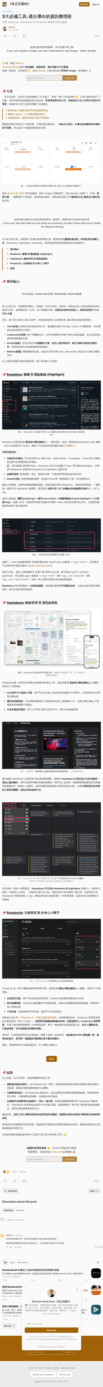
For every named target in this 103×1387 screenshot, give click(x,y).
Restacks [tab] (20, 1210)
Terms (56, 1368)
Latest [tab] (12, 1262)
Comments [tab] (8, 1210)
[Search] (98, 1262)
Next (92, 1191)
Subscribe (84, 4)
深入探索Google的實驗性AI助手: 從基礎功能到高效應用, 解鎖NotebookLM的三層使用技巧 (42, 1273)
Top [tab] (5, 1262)
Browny (12, 27)
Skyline (9, 1235)
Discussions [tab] (23, 1262)
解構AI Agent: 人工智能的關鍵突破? (26, 114)
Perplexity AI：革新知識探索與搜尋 (38, 1017)
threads (42, 70)
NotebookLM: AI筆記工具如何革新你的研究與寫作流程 (30, 1270)
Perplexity (15, 913)
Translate (8, 11)
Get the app (64, 1374)
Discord (57, 1151)
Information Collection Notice (50, 1339)
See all (7, 1325)
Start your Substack (44, 1374)
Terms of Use (64, 1336)
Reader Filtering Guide (39, 565)
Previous (12, 1191)
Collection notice (67, 1368)
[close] (77, 1290)
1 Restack (22, 1172)
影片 (72, 445)
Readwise (14, 374)
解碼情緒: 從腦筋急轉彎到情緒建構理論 (28, 110)
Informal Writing (10, 67)
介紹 (65, 445)
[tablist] (13, 1210)
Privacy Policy (71, 1339)
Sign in (95, 4)
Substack (38, 1381)
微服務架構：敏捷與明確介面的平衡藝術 (28, 117)
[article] (51, 1275)
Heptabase (15, 603)
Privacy (48, 1368)
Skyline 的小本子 (16, 193)
